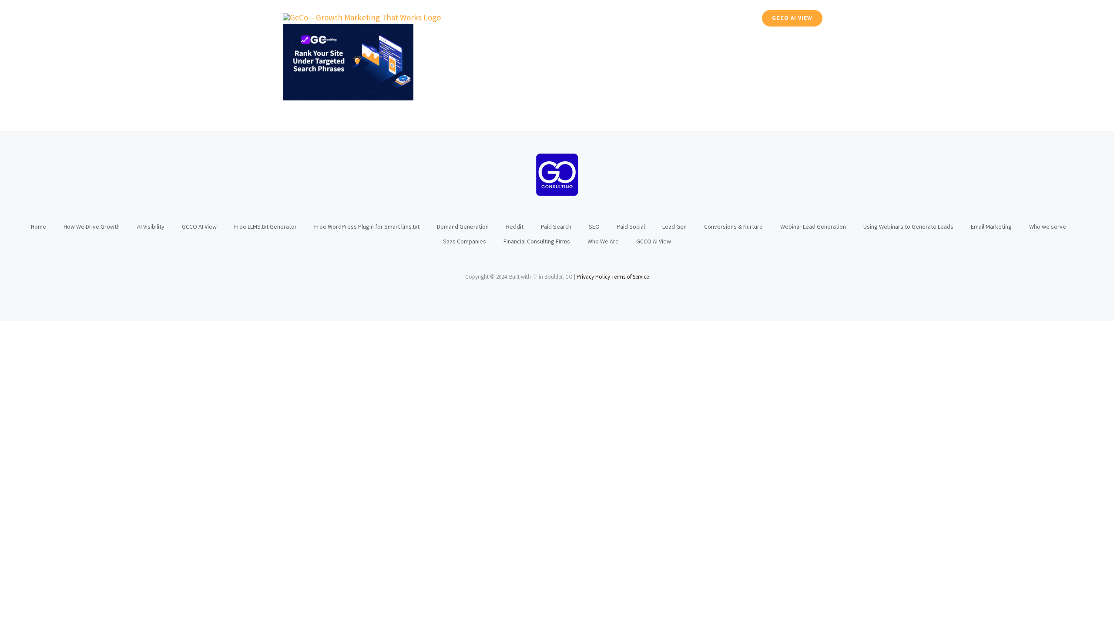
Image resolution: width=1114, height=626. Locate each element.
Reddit (514, 226)
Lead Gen (674, 226)
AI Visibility (150, 226)
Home (38, 226)
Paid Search (556, 226)
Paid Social (631, 226)
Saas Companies (464, 241)
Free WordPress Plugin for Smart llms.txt (366, 226)
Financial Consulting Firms (536, 241)
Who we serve (1047, 226)
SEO (594, 226)
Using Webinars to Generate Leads (908, 226)
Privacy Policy (593, 276)
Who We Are (603, 241)
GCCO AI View (199, 226)
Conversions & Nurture (733, 226)
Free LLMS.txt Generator (265, 226)
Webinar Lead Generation (813, 226)
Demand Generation (463, 226)
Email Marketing (991, 226)
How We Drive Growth (92, 226)
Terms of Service (630, 276)
